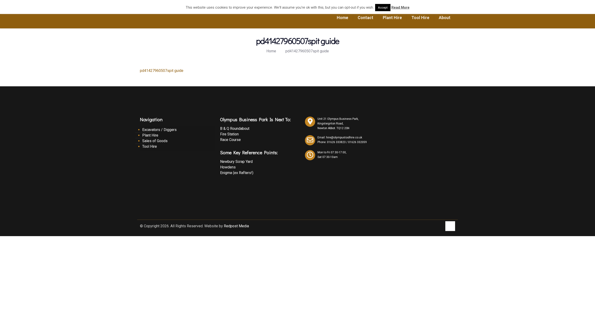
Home (271, 51)
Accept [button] (383, 7)
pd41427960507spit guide (307, 51)
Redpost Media (236, 226)
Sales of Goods (155, 141)
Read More (400, 7)
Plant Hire (150, 135)
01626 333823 (336, 142)
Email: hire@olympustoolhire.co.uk (339, 137)
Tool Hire (149, 146)
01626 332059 (357, 142)
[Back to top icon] (450, 226)
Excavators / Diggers (159, 129)
